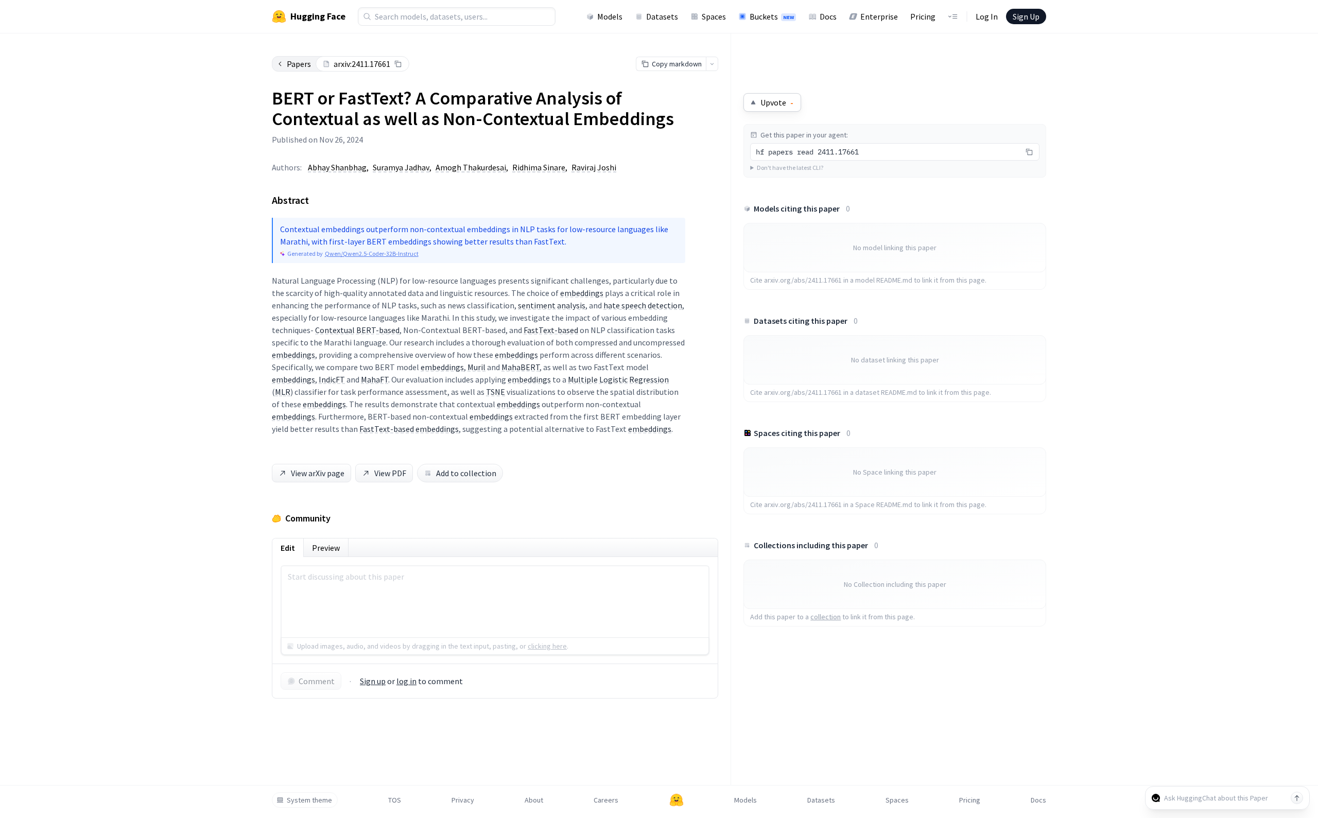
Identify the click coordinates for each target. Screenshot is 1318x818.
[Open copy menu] (712, 64)
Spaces (714, 16)
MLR (282, 392)
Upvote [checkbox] (776, 102)
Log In (987, 16)
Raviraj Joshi (593, 167)
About (534, 800)
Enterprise (879, 16)
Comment (317, 681)
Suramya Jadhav (401, 167)
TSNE (495, 392)
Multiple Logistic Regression (618, 379)
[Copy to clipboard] (398, 63)
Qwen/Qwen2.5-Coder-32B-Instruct (372, 253)
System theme (309, 800)
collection (825, 616)
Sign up (373, 681)
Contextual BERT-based (357, 330)
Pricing (922, 16)
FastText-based (551, 330)
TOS (394, 800)
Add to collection (466, 473)
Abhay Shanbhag (337, 167)
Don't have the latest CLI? (790, 167)
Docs (828, 16)
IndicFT (332, 379)
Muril (476, 367)
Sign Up (1026, 16)
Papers (299, 64)
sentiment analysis (551, 305)
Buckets (772, 16)
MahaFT (374, 379)
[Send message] (1297, 798)
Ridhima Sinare (538, 167)
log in (406, 681)
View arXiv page (317, 473)
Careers (606, 800)
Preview (326, 548)
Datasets (662, 16)
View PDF (390, 473)
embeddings (581, 293)
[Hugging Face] (676, 800)
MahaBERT (520, 367)
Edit (288, 548)
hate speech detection (642, 305)
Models (609, 16)
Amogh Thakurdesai (471, 167)
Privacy (463, 800)
